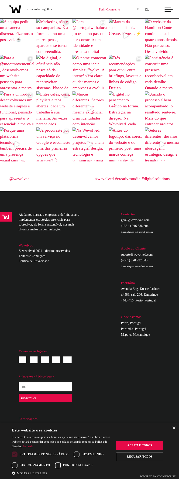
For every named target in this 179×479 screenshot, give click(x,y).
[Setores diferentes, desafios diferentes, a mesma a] (162, 144)
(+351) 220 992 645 (137, 263)
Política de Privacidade (34, 261)
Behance (56, 360)
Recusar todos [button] (139, 456)
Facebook (22, 360)
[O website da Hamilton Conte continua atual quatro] (162, 36)
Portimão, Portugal (133, 329)
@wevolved (19, 178)
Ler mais (28, 446)
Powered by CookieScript (158, 476)
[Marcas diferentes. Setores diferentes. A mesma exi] (89, 108)
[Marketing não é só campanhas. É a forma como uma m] (53, 36)
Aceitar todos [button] (139, 445)
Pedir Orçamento (109, 9)
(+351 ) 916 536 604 (137, 228)
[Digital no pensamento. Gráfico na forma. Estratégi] (126, 108)
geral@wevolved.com (135, 220)
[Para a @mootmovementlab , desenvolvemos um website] (17, 72)
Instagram (34, 360)
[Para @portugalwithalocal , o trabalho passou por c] (89, 36)
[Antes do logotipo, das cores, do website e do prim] (126, 144)
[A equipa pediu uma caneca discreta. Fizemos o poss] (17, 36)
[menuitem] (137, 9)
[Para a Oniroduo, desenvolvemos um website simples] (17, 108)
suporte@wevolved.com (137, 254)
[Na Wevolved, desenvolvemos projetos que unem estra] (89, 144)
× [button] (174, 428)
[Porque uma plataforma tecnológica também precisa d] (17, 144)
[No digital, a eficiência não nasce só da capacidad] (53, 72)
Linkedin (45, 360)
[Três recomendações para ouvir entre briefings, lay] (126, 72)
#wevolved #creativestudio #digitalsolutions (132, 178)
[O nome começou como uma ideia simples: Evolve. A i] (89, 72)
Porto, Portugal (131, 323)
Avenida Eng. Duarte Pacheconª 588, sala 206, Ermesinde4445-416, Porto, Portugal (140, 294)
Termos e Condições (32, 256)
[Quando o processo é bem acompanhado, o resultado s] (162, 108)
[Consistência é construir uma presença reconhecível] (162, 72)
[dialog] (89, 451)
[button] (61, 473)
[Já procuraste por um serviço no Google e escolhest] (53, 144)
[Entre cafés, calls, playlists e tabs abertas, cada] (53, 108)
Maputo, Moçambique (135, 334)
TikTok (67, 360)
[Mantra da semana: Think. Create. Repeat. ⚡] (126, 36)
